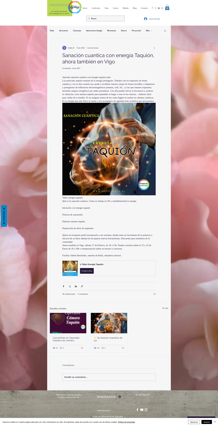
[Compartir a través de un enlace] (82, 286)
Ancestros (63, 30)
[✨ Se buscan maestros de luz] (109, 323)
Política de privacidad (126, 422)
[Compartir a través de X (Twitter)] (70, 286)
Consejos (77, 30)
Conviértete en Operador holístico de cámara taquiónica (66, 339)
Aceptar (207, 422)
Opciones (194, 422)
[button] (167, 7)
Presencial (136, 30)
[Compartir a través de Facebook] (63, 286)
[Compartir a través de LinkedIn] (76, 286)
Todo (52, 30)
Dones (124, 30)
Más (148, 30)
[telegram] (152, 8)
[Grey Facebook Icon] (155, 8)
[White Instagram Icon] (146, 410)
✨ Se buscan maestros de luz (108, 339)
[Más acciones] (154, 47)
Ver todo (165, 308)
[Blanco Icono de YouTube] (142, 410)
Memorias (111, 30)
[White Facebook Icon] (137, 410)
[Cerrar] (214, 422)
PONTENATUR (58, 5)
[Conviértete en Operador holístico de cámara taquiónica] (68, 323)
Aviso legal (119, 416)
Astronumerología (94, 30)
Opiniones (4, 216)
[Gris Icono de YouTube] (159, 8)
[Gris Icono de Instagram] (162, 8)
